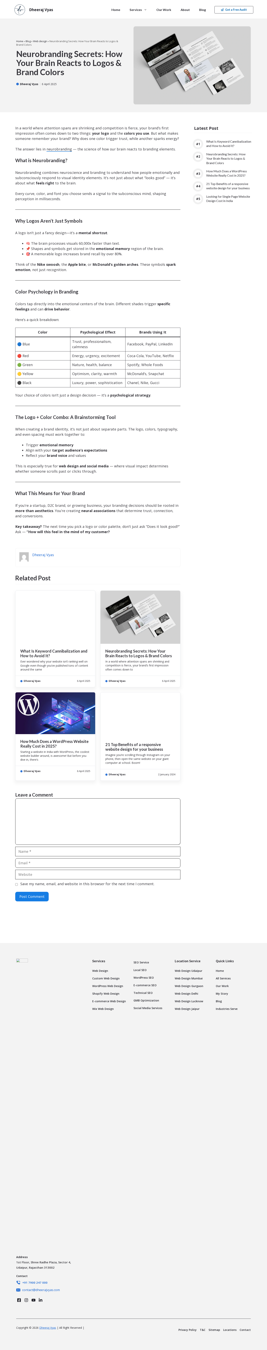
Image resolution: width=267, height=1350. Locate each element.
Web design (40, 41)
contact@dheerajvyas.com (41, 1290)
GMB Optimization (146, 1000)
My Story (222, 993)
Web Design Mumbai (189, 978)
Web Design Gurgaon (189, 986)
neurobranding (59, 149)
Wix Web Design (103, 1009)
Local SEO (140, 970)
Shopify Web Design (105, 993)
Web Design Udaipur (188, 971)
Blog (202, 10)
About (185, 10)
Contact (245, 1330)
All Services (223, 978)
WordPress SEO (144, 977)
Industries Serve (226, 1009)
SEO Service (141, 962)
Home (115, 10)
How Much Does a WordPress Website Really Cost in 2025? (54, 743)
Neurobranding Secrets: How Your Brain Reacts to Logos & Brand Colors (138, 653)
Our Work (163, 10)
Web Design (100, 971)
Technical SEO (143, 993)
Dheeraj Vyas (41, 9)
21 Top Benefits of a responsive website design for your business (134, 746)
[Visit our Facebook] (19, 1300)
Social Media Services (148, 1008)
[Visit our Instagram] (26, 1300)
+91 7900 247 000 (34, 1282)
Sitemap (214, 1330)
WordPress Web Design (107, 986)
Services (136, 10)
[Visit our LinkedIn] (40, 1300)
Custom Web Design (106, 978)
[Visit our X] (33, 1300)
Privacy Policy (187, 1330)
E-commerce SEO (145, 985)
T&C (202, 1330)
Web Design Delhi (186, 993)
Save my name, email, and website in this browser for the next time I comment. (87, 883)
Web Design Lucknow (189, 1001)
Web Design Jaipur (187, 1009)
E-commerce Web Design (109, 1001)
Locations (230, 1330)
